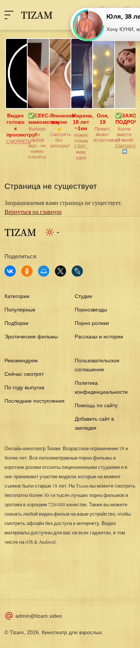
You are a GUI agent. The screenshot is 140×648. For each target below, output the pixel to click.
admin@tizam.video (38, 616)
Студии (83, 296)
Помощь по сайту (96, 405)
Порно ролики (92, 323)
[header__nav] (8, 15)
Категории (16, 296)
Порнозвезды (91, 310)
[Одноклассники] (26, 271)
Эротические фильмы (31, 337)
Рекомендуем (21, 360)
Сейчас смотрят (24, 374)
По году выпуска (24, 387)
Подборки (16, 323)
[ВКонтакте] (10, 271)
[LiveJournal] (77, 271)
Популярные (19, 310)
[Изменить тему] (52, 232)
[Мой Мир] (43, 271)
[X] (60, 271)
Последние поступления (34, 401)
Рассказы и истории (99, 337)
